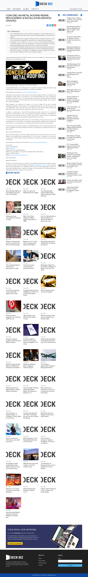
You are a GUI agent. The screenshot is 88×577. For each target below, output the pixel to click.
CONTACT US (35, 9)
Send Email (12, 148)
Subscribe (70, 565)
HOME (8, 9)
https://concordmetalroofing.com (29, 92)
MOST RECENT (17, 9)
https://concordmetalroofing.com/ (19, 155)
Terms (40, 558)
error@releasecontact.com (40, 165)
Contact (40, 565)
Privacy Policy (41, 560)
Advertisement (42, 563)
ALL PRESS (26, 9)
